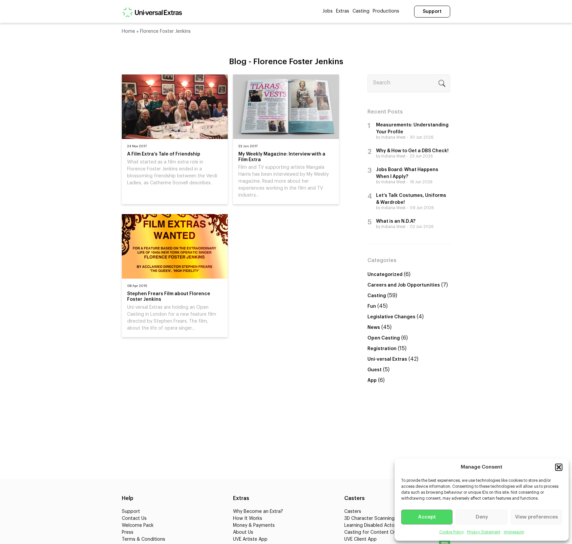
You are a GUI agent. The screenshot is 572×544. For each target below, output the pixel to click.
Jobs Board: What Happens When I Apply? (407, 173)
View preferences (536, 517)
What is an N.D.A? (395, 221)
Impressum (514, 532)
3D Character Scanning (369, 518)
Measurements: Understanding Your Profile (412, 128)
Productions (386, 11)
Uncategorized (385, 274)
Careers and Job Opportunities (403, 285)
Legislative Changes (391, 317)
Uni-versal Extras (387, 359)
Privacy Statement (484, 532)
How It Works (247, 518)
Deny (482, 517)
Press (127, 532)
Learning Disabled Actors (371, 525)
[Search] (442, 83)
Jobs (327, 11)
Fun (371, 306)
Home (128, 31)
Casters (352, 511)
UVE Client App (360, 539)
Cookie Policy (451, 532)
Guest (374, 370)
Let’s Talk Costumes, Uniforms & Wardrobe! (411, 199)
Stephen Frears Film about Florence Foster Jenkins (168, 297)
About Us (243, 532)
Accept (427, 517)
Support (432, 11)
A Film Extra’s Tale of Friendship (163, 154)
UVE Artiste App (250, 539)
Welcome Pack (138, 525)
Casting (361, 11)
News (373, 327)
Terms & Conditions (143, 539)
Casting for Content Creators (376, 532)
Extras (342, 11)
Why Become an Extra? (258, 511)
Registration (382, 348)
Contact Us (134, 518)
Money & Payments (254, 525)
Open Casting (383, 338)
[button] (558, 467)
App (372, 380)
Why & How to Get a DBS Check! (412, 151)
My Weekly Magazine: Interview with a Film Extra (281, 157)
